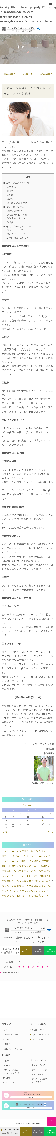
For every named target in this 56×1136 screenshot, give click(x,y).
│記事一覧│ (28, 73)
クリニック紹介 (38, 1029)
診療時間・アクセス (11, 1034)
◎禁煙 (10, 222)
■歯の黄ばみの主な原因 (16, 183)
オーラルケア (37, 1074)
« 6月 (5, 832)
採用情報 (6, 1044)
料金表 (6, 1039)
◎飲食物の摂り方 (16, 218)
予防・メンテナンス (11, 1065)
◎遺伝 (10, 198)
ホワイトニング (38, 1064)
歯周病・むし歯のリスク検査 (39, 1080)
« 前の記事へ (9, 73)
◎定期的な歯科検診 (17, 214)
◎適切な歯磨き (15, 210)
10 (20, 817)
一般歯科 (6, 1060)
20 (43, 820)
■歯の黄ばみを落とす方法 (17, 226)
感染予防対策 (37, 1039)
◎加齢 (10, 194)
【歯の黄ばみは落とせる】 (17, 238)
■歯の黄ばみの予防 (13, 206)
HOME (5, 1029)
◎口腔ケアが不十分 (17, 202)
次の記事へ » (47, 73)
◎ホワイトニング (16, 234)
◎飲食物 (11, 187)
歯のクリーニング (39, 1069)
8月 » (50, 832)
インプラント (8, 1082)
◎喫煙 (10, 191)
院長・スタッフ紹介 (40, 1034)
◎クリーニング (15, 230)
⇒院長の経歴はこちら (42, 783)
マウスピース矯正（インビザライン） (11, 1071)
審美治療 (6, 1077)
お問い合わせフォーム (12, 1048)
